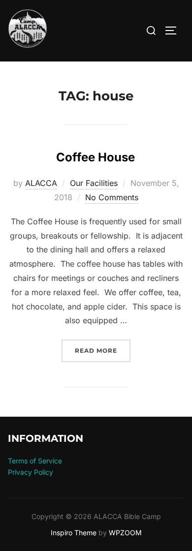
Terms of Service (35, 461)
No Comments (111, 197)
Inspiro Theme (73, 532)
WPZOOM (125, 532)
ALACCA (41, 183)
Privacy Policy (30, 472)
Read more (102, 350)
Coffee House (95, 157)
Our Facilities (94, 183)
